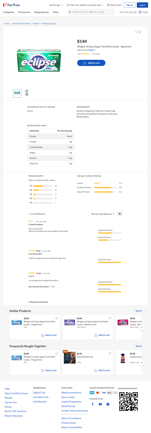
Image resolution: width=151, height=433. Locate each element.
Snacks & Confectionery (22, 24)
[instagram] (108, 406)
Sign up (129, 5)
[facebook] (93, 406)
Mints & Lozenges (49, 24)
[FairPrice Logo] (11, 5)
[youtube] (100, 406)
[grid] (75, 327)
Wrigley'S (91, 50)
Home (7, 24)
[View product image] (17, 92)
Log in (142, 5)
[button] (135, 12)
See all (139, 310)
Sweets (36, 24)
